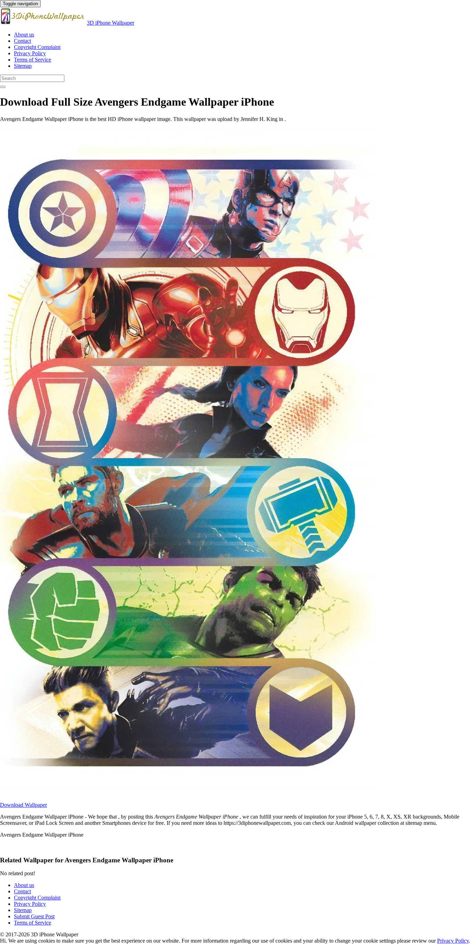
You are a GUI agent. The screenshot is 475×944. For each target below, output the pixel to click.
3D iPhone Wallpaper (110, 23)
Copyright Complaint (37, 47)
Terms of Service (32, 60)
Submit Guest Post (34, 916)
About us (24, 35)
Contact (22, 41)
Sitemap (23, 66)
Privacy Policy (30, 53)
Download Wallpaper (23, 805)
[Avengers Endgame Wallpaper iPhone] (188, 793)
